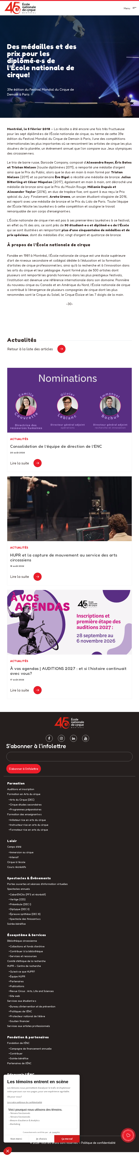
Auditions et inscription (20, 789)
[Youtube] (85, 738)
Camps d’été (14, 846)
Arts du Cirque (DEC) (22, 799)
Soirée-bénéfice (16, 923)
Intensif (14, 857)
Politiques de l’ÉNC (21, 1011)
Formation (16, 783)
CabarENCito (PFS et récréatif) (28, 894)
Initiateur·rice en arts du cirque (28, 819)
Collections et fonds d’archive (27, 946)
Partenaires (17, 981)
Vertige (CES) (18, 899)
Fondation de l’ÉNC (18, 1042)
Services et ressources (23, 956)
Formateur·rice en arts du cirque (29, 829)
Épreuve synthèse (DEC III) (25, 913)
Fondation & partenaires (28, 1037)
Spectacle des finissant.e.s (25, 918)
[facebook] (49, 738)
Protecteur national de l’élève (27, 1016)
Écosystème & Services (26, 935)
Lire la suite (19, 463)
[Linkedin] (73, 738)
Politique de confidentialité (98, 1143)
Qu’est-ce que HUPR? (22, 971)
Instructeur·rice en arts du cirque (29, 824)
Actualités (19, 439)
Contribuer (16, 1053)
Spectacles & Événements (29, 878)
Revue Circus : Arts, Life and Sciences (32, 991)
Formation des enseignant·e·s (24, 814)
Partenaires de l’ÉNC (19, 1063)
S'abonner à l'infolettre (36, 746)
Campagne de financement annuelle (31, 1048)
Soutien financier (20, 1021)
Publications (17, 986)
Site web (15, 995)
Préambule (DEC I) (20, 904)
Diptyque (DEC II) (20, 909)
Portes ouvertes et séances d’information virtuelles (37, 883)
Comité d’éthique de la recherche (26, 961)
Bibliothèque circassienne (22, 940)
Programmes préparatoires (25, 809)
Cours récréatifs (16, 866)
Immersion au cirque (21, 852)
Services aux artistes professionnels (28, 1025)
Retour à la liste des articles (30, 349)
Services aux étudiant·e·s (21, 1000)
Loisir (12, 841)
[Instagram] (61, 738)
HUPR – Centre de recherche (24, 965)
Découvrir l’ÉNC (21, 1074)
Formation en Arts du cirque (23, 794)
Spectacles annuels (18, 888)
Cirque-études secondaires (26, 804)
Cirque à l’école (16, 862)
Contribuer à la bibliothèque (26, 951)
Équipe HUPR (17, 976)
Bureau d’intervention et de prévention (32, 1006)
